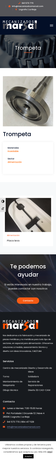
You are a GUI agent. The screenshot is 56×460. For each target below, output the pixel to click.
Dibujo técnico (10, 390)
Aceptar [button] (28, 456)
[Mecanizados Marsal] (20, 25)
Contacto (28, 300)
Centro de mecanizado (15, 368)
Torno (6, 376)
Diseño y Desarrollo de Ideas (40, 369)
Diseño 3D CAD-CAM (39, 390)
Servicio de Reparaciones (35, 383)
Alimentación (13, 235)
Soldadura (33, 376)
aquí (49, 451)
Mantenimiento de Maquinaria (12, 383)
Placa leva (13, 240)
